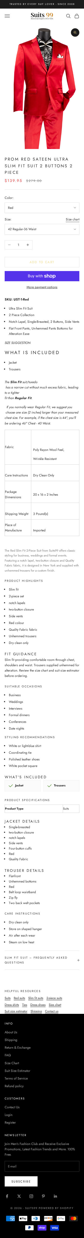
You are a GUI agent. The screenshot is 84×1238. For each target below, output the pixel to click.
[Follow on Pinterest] (43, 1196)
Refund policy (14, 1086)
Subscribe (21, 1181)
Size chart (72, 219)
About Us (11, 1032)
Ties (24, 1004)
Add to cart (42, 262)
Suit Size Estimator (17, 1070)
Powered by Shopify (56, 1208)
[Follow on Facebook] (7, 1196)
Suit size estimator (16, 1011)
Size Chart (12, 1063)
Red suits (19, 998)
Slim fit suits (35, 998)
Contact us (51, 1011)
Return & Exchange (18, 1047)
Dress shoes (38, 1004)
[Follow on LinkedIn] (55, 1196)
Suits (7, 998)
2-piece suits (54, 998)
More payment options (42, 287)
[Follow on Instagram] (31, 1196)
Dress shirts (12, 1004)
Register (10, 1122)
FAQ (8, 1055)
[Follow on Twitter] (19, 1196)
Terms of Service (16, 1078)
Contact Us (12, 1107)
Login (8, 1114)
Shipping (36, 1011)
